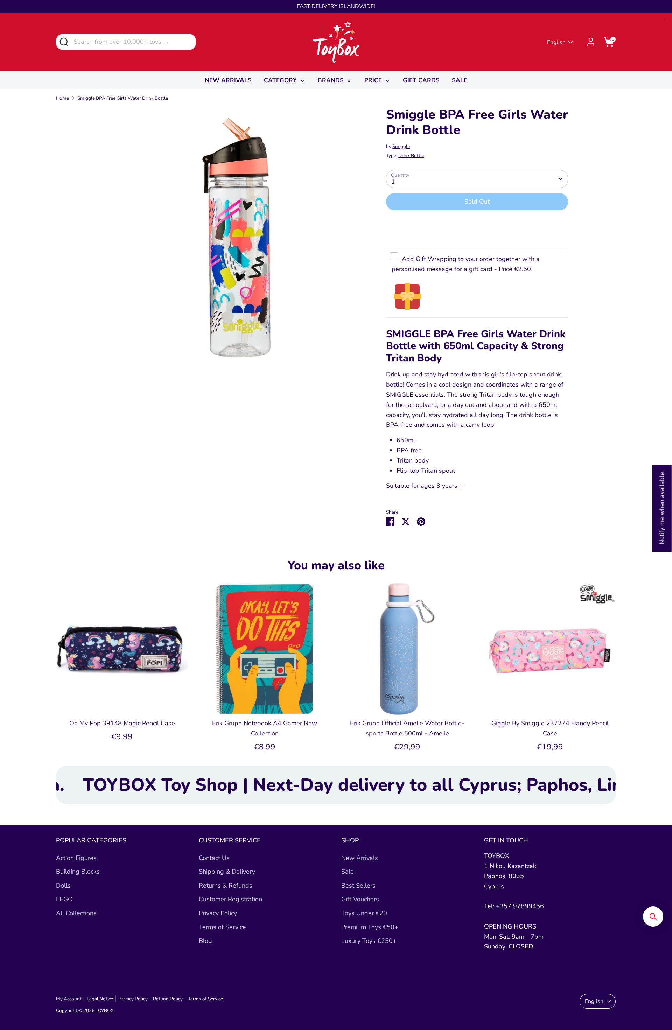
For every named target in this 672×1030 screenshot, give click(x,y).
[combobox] (126, 42)
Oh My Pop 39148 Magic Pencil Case (122, 723)
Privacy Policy (218, 913)
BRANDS (331, 80)
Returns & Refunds (225, 885)
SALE (459, 80)
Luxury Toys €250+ (369, 941)
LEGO (64, 899)
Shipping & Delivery (227, 871)
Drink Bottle (411, 155)
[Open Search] (63, 41)
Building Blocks (78, 871)
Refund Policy (168, 998)
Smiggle (401, 146)
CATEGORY (281, 80)
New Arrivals (359, 858)
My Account (69, 998)
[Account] (591, 42)
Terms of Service (222, 927)
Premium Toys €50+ (369, 927)
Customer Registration (230, 899)
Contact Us (214, 858)
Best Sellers (358, 885)
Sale (347, 871)
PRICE (374, 80)
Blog (205, 941)
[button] (653, 916)
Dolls (63, 885)
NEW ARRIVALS (228, 80)
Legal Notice (100, 998)
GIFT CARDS (421, 80)
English (556, 42)
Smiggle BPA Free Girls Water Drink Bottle (122, 98)
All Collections (76, 913)
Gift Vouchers (360, 899)
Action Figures (76, 858)
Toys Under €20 (364, 913)
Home (62, 98)
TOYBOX (105, 1010)
